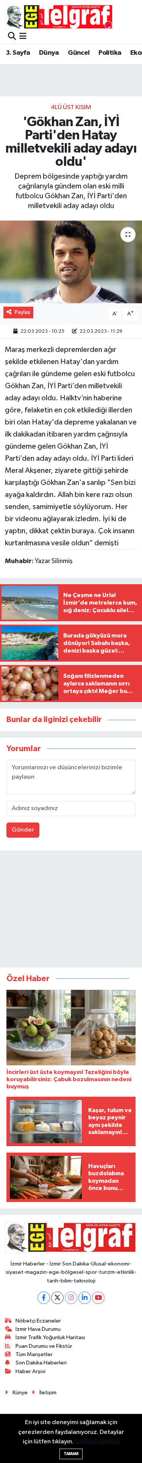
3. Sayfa (18, 52)
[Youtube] (98, 1298)
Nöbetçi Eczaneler (38, 1321)
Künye (20, 1392)
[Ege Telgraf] (59, 17)
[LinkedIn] (84, 1298)
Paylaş (22, 312)
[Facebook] (43, 1298)
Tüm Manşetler (34, 1354)
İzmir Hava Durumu (38, 1329)
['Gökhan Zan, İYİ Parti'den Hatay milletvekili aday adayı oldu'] (71, 262)
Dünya (49, 52)
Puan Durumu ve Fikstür (44, 1346)
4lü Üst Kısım (71, 107)
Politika (109, 52)
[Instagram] (71, 1298)
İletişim (47, 1392)
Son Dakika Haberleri (41, 1363)
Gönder (23, 830)
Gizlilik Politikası (97, 1441)
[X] (57, 1298)
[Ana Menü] (23, 37)
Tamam (71, 1454)
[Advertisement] (71, 910)
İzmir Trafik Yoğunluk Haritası (50, 1337)
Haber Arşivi (30, 1371)
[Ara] (12, 37)
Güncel (78, 52)
